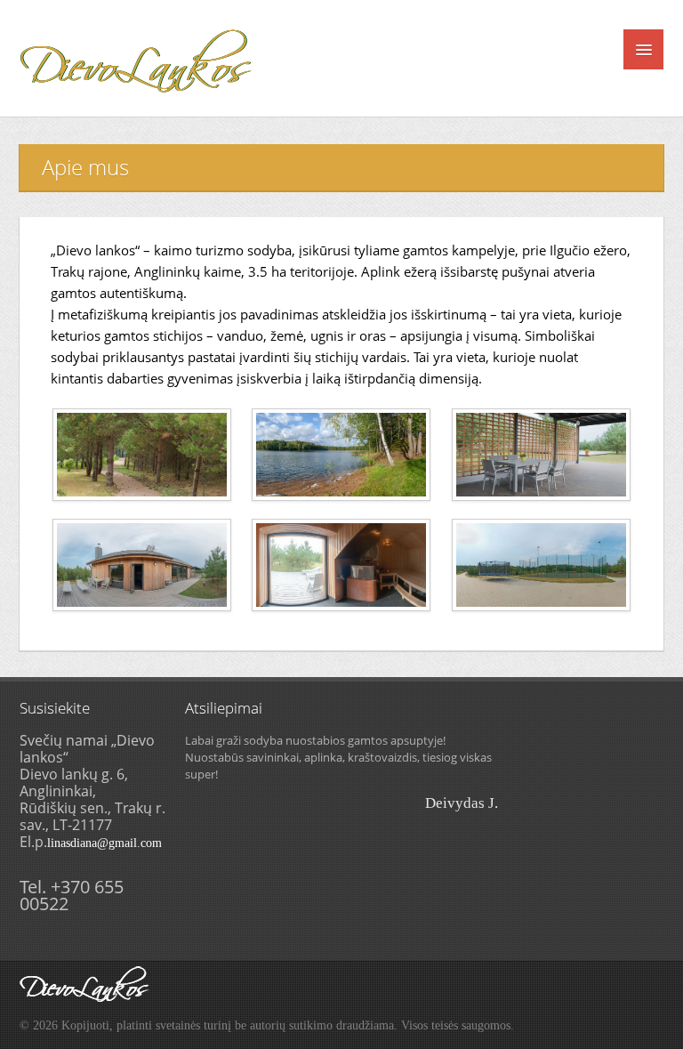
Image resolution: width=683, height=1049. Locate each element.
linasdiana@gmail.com (104, 843)
